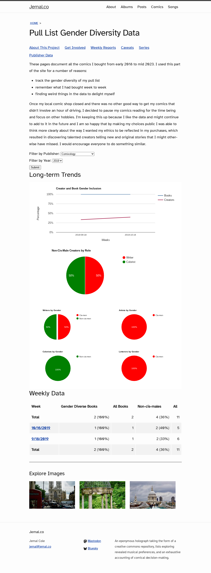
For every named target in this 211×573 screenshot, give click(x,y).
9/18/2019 (40, 439)
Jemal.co (39, 8)
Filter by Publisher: (45, 153)
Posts (141, 7)
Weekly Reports (103, 47)
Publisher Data (41, 55)
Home (34, 23)
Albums (127, 7)
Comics (157, 7)
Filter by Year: (40, 160)
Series (144, 47)
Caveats (127, 47)
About (111, 7)
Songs (173, 7)
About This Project (44, 47)
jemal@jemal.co (40, 546)
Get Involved (75, 47)
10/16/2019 (41, 428)
